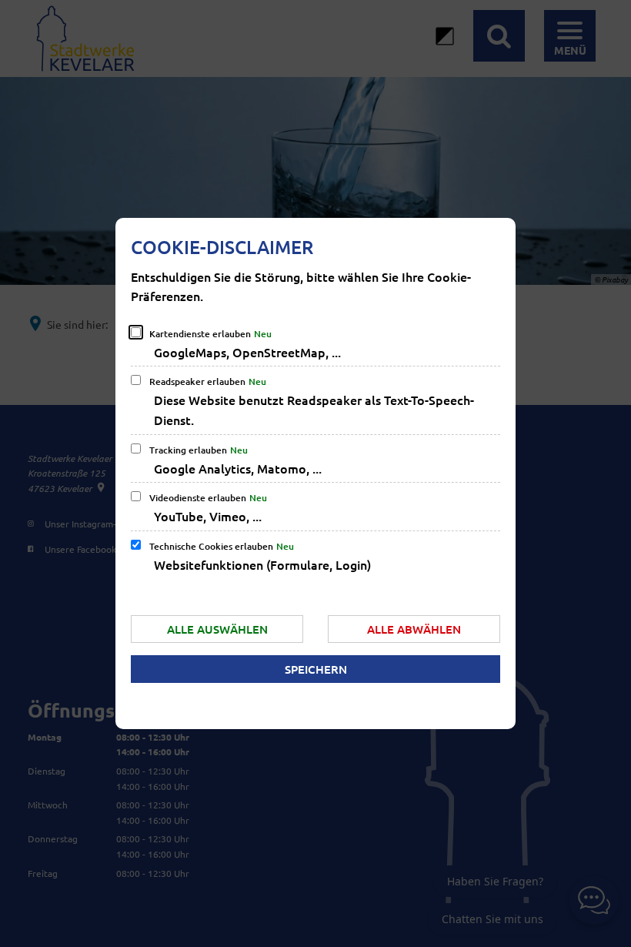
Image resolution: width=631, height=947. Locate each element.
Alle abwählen (414, 629)
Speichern (316, 669)
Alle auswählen (217, 629)
